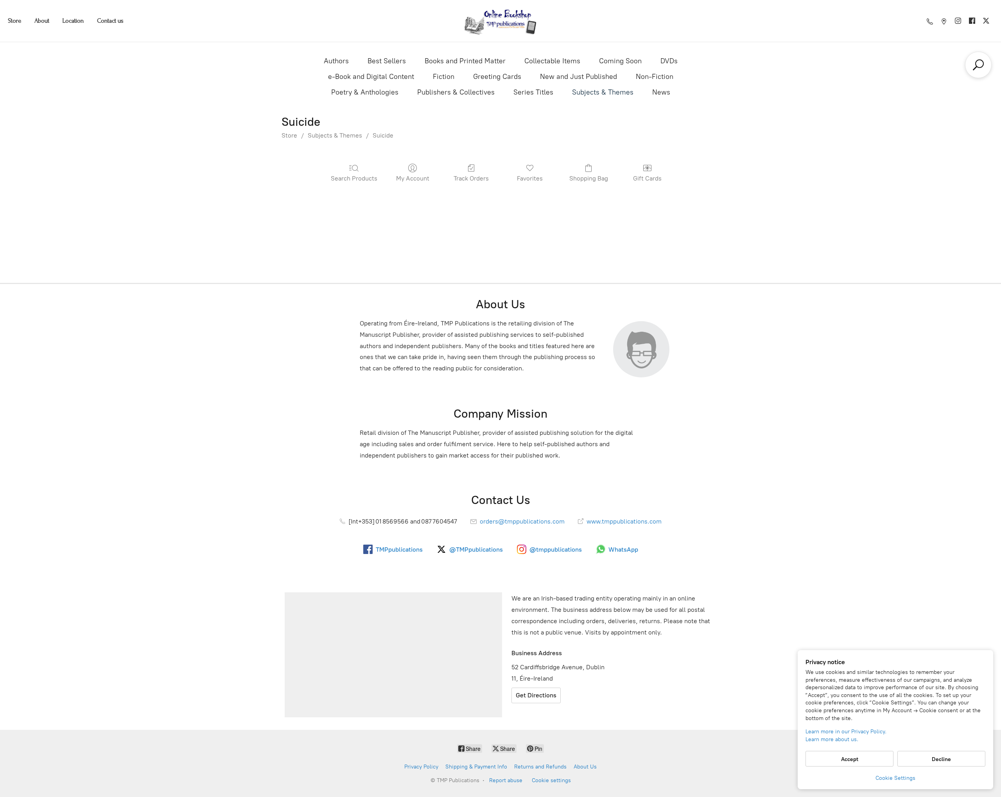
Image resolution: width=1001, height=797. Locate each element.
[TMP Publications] (500, 21)
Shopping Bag (588, 178)
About (41, 20)
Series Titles (533, 92)
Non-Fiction (654, 76)
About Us (585, 766)
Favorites (530, 178)
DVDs (669, 61)
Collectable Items (552, 61)
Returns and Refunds (540, 766)
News (661, 92)
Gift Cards (647, 178)
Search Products (354, 178)
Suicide (383, 135)
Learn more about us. (831, 739)
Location (73, 20)
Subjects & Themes (602, 92)
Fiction (443, 76)
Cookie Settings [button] (895, 778)
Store (14, 20)
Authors (336, 61)
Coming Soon (620, 61)
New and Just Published (578, 76)
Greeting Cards (497, 76)
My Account (412, 178)
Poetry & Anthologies (364, 92)
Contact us (110, 20)
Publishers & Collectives (456, 92)
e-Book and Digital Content (371, 76)
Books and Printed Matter (465, 61)
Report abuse (505, 780)
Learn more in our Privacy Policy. (845, 731)
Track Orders (471, 178)
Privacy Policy (421, 766)
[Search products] (978, 65)
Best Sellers (387, 61)
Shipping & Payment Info (476, 766)
